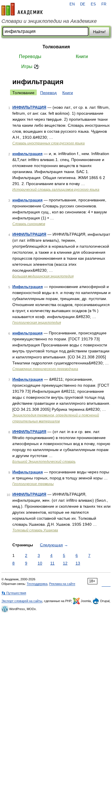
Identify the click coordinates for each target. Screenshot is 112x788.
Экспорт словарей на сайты (21, 601)
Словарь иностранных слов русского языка (48, 143)
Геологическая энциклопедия (36, 323)
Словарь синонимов (28, 224)
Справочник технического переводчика (45, 369)
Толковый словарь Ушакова (35, 530)
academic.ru (22, 9)
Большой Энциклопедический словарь (44, 462)
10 (40, 563)
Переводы (30, 56)
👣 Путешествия (13, 593)
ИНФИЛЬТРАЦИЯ (29, 107)
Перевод (48, 92)
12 (65, 563)
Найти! (99, 31)
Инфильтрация (27, 286)
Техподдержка (37, 583)
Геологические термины (33, 484)
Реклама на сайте (62, 583)
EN (72, 4)
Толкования (56, 46)
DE (82, 4)
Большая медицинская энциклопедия (43, 276)
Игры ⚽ (30, 66)
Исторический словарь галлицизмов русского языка (55, 190)
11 (52, 563)
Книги (82, 56)
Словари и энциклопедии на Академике (49, 21)
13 (78, 563)
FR (103, 4)
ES (93, 4)
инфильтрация (27, 153)
